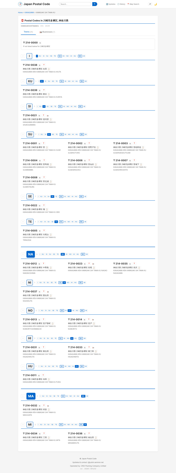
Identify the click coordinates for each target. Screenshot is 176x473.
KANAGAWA (29, 12)
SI (43, 56)
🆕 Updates (110, 4)
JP (150, 4)
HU (75, 56)
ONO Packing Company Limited (93, 466)
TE (55, 56)
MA (80, 56)
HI (71, 56)
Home (20, 12)
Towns (28, 32)
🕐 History (121, 4)
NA (60, 56)
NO (67, 56)
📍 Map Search (133, 4)
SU (47, 56)
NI (63, 56)
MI (84, 56)
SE (51, 56)
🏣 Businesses (47, 32)
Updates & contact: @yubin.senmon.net (88, 462)
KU (40, 56)
